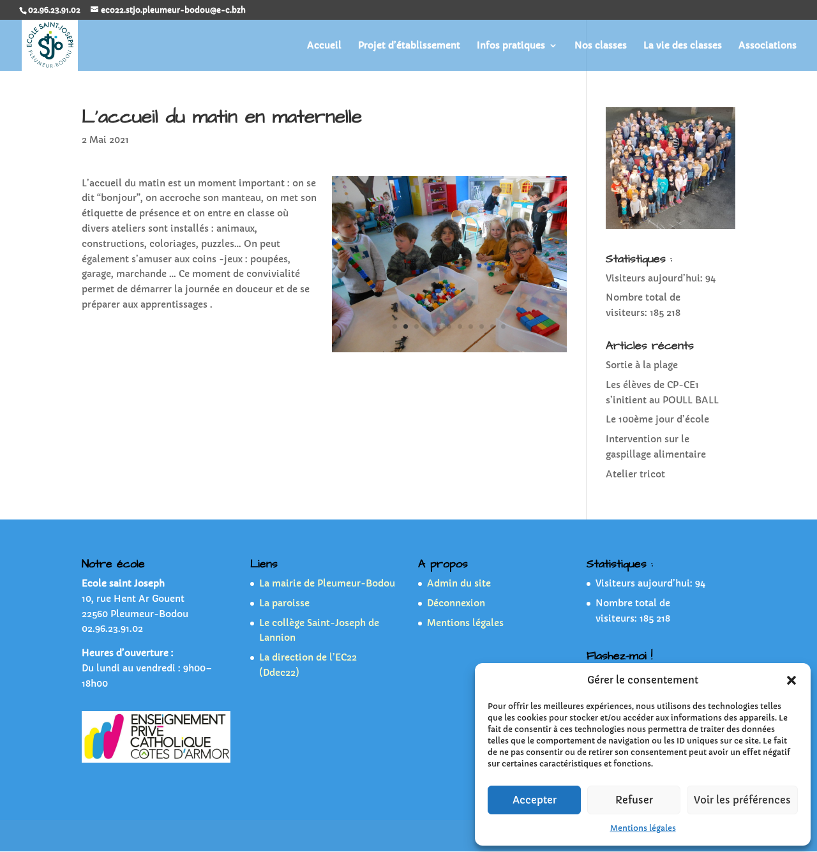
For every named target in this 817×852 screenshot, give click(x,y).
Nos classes (600, 46)
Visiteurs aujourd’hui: (655, 278)
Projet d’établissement (409, 46)
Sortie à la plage (642, 365)
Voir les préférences (742, 800)
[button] (791, 680)
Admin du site (459, 583)
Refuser (634, 800)
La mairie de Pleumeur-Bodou (327, 583)
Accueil (324, 46)
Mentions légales (643, 828)
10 (492, 326)
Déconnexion (456, 603)
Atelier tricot (635, 474)
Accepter (535, 800)
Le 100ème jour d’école (657, 419)
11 (503, 326)
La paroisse (284, 603)
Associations (767, 46)
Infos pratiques (511, 46)
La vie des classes (682, 46)
